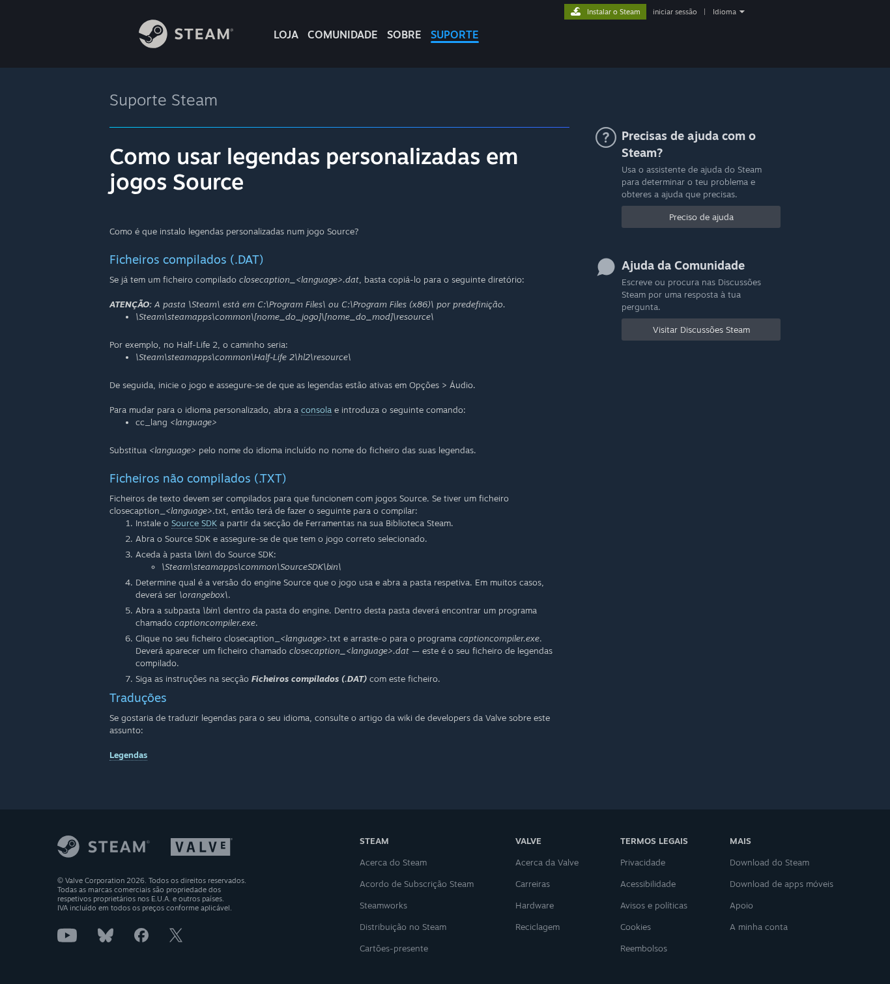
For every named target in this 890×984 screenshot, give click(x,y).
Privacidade (642, 862)
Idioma (724, 11)
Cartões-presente (394, 948)
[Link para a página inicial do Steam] (186, 44)
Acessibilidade (648, 884)
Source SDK (194, 523)
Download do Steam (769, 862)
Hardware (534, 905)
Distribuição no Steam (403, 926)
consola (316, 409)
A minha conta (759, 926)
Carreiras (532, 884)
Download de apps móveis (781, 884)
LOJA (286, 34)
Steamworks (383, 905)
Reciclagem (537, 926)
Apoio (741, 905)
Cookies (635, 926)
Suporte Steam (163, 99)
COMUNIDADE (343, 34)
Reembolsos (643, 948)
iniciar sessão (675, 11)
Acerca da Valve (547, 862)
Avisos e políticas (653, 905)
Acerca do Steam (393, 862)
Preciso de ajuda (701, 217)
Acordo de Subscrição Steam (417, 884)
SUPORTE (455, 34)
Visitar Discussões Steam (701, 329)
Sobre (404, 34)
